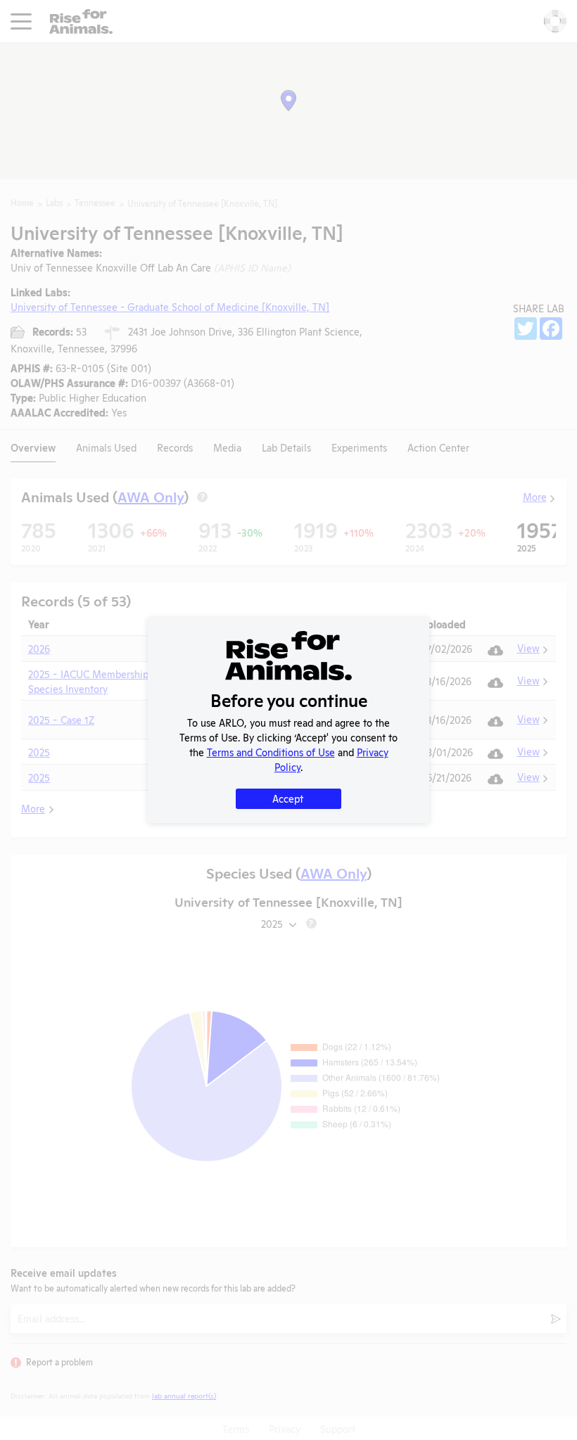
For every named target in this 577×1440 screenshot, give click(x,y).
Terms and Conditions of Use (271, 751)
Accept (287, 798)
